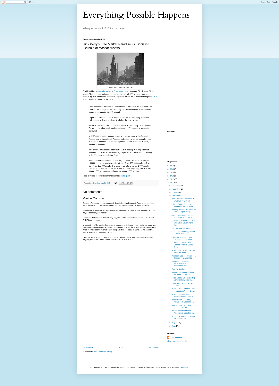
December (176, 186)
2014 (172, 172)
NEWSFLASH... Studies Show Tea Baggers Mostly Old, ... (183, 290)
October (175, 192)
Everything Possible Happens (136, 15)
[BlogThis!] (122, 183)
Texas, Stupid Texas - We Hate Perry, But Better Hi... (183, 251)
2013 (172, 176)
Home (121, 348)
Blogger (185, 367)
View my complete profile (177, 341)
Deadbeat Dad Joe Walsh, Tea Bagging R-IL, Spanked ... (183, 257)
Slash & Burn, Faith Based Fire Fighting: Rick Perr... (183, 306)
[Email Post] (115, 183)
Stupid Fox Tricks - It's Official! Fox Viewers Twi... (183, 317)
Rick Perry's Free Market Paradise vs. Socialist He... (183, 312)
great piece (102, 91)
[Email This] (120, 183)
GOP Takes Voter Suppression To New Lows (183, 233)
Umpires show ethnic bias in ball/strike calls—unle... (182, 273)
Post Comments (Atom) (103, 352)
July (173, 326)
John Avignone (176, 337)
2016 (172, 166)
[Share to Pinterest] (131, 183)
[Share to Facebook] (128, 183)
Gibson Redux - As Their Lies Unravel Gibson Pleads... (182, 216)
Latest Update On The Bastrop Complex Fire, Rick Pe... (183, 279)
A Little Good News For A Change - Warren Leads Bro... (182, 245)
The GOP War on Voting (180, 228)
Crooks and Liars (121, 91)
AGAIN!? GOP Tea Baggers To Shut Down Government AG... (183, 223)
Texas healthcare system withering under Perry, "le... (183, 295)
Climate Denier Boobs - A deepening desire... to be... (183, 205)
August (175, 323)
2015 (172, 169)
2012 (172, 179)
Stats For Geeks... (178, 269)
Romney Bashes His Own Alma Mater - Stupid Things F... (183, 211)
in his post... (126, 176)
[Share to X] (125, 183)
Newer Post (88, 348)
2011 (172, 183)
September (176, 196)
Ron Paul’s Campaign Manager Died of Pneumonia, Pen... (180, 263)
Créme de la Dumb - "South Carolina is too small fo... (182, 238)
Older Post (153, 348)
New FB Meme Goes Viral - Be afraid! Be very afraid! (183, 200)
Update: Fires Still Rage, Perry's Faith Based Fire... (182, 301)
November (176, 189)
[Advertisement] (120, 325)
